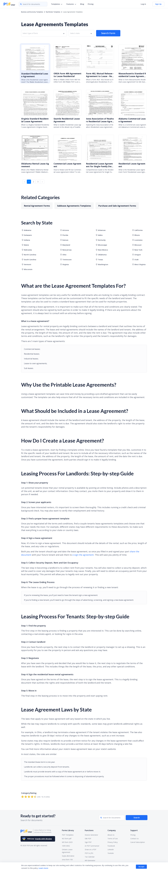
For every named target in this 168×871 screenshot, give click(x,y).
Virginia (65, 264)
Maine (26, 245)
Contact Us (134, 838)
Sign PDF (88, 842)
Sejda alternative (68, 856)
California (138, 230)
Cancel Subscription (137, 842)
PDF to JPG (89, 853)
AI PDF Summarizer (92, 846)
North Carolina (30, 254)
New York (138, 250)
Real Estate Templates (53, 12)
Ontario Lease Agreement (67, 850)
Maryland (66, 245)
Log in (143, 4)
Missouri (137, 245)
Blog (82, 4)
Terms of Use (113, 838)
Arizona (65, 230)
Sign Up (158, 4)
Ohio (64, 254)
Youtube (111, 853)
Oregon (137, 254)
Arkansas (102, 230)
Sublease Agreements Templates (74, 205)
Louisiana (138, 240)
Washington (103, 264)
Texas (100, 259)
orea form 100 (67, 859)
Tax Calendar (90, 857)
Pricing (90, 4)
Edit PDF (88, 838)
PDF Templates (67, 835)
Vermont (27, 264)
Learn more (43, 868)
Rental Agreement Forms (37, 205)
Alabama (27, 230)
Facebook (111, 846)
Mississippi (102, 245)
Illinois (137, 235)
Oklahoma (102, 254)
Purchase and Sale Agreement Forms (117, 205)
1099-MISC (66, 846)
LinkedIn (111, 849)
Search (137, 817)
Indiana (27, 240)
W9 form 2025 (67, 842)
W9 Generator (90, 860)
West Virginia (139, 264)
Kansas (65, 240)
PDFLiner (39, 839)
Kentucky (102, 240)
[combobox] (44, 33)
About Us (111, 835)
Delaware (28, 235)
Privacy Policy (113, 842)
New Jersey (67, 250)
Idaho (100, 235)
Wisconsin (28, 269)
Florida (65, 235)
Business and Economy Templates (32, 12)
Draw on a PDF (90, 849)
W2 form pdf (66, 838)
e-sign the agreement (83, 554)
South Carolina (30, 259)
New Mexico (103, 250)
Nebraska (28, 250)
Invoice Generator (91, 835)
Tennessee (67, 259)
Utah (136, 259)
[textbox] (30, 33)
